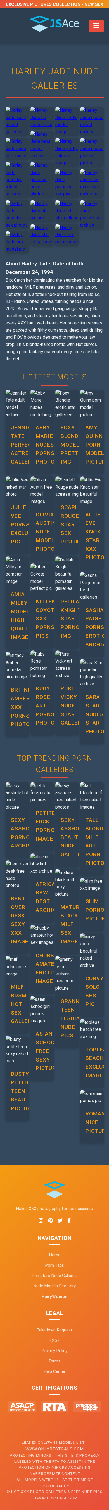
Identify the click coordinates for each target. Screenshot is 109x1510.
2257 (54, 1340)
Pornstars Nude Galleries (55, 1275)
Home (54, 1254)
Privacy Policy (54, 1350)
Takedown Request (54, 1330)
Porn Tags (54, 1265)
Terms (54, 1361)
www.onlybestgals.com (54, 1449)
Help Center (54, 1371)
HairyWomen (54, 1296)
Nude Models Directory (54, 1285)
